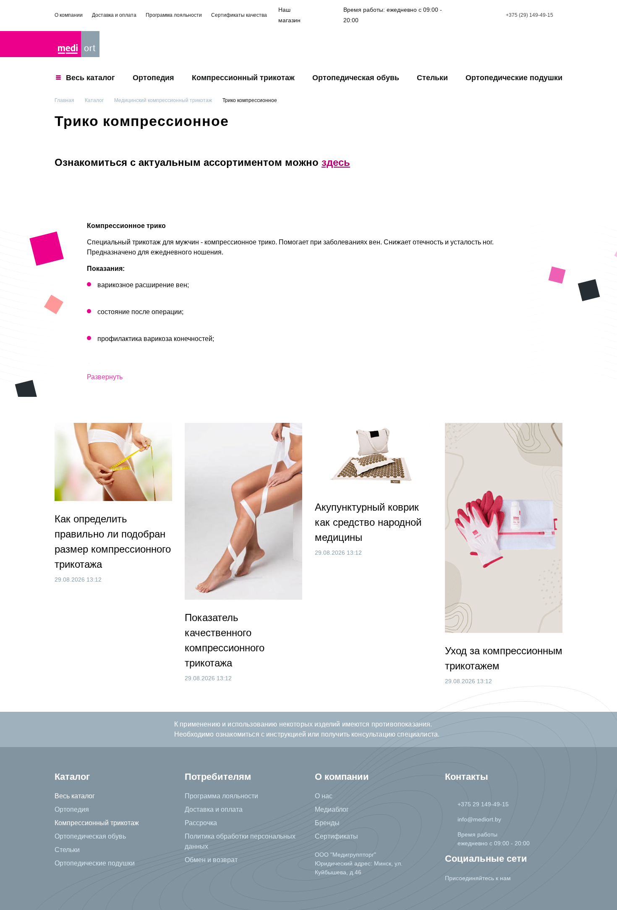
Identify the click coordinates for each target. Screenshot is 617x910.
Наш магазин (289, 15)
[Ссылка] (454, 895)
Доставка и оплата (114, 15)
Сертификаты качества (239, 15)
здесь (336, 162)
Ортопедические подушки (513, 77)
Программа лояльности (174, 15)
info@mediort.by (479, 819)
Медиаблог (332, 809)
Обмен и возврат (211, 859)
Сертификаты (336, 836)
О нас (323, 796)
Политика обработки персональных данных (240, 841)
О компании (69, 15)
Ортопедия (153, 77)
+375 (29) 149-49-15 (529, 15)
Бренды (327, 822)
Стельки (432, 77)
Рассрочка (201, 822)
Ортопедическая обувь (355, 77)
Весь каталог (75, 796)
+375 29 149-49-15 (483, 804)
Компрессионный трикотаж (243, 77)
